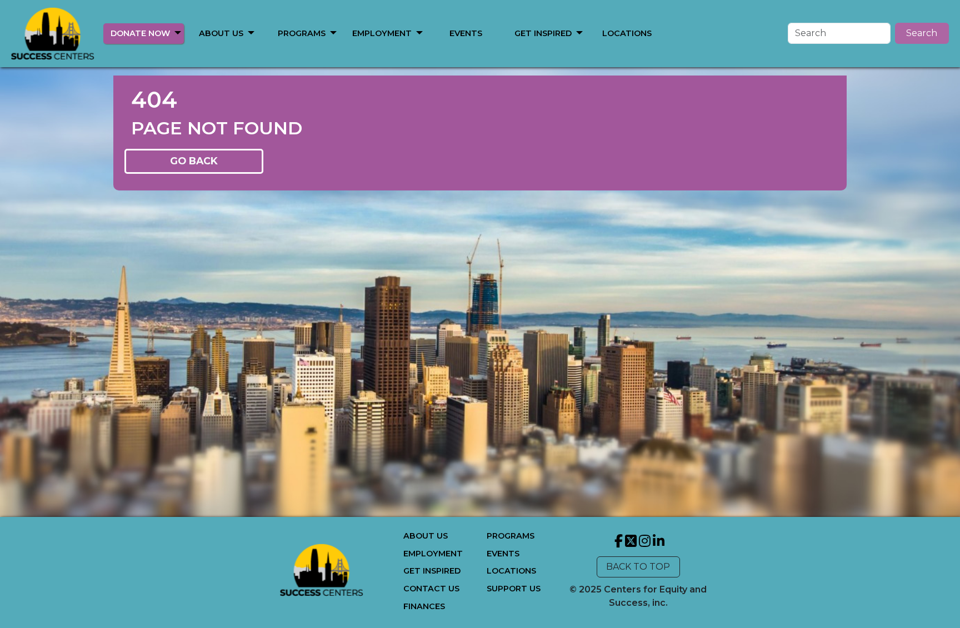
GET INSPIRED (543, 33)
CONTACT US (431, 589)
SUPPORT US (514, 589)
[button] (177, 32)
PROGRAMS (302, 33)
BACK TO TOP (638, 566)
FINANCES (424, 606)
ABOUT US (221, 33)
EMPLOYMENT (382, 33)
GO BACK (194, 161)
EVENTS (465, 33)
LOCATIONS (627, 33)
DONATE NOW (140, 33)
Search (921, 33)
